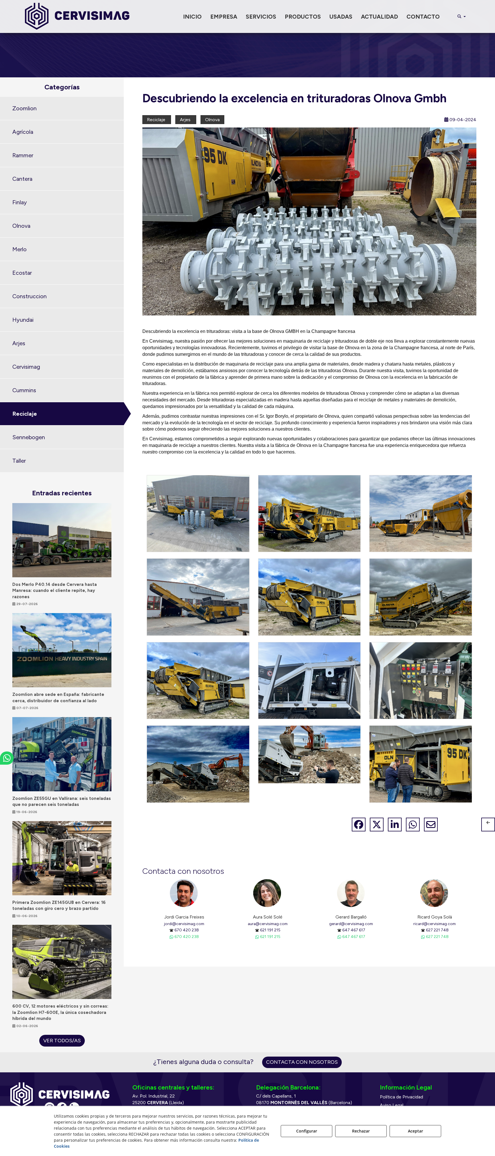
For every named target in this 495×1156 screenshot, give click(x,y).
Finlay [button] (19, 202)
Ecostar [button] (22, 272)
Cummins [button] (24, 390)
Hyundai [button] (23, 319)
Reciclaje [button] (24, 413)
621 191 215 (270, 930)
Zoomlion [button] (24, 108)
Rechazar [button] (361, 1131)
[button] (77, 16)
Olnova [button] (21, 225)
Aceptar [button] (415, 1131)
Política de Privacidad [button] (401, 1097)
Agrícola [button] (22, 131)
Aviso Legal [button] (391, 1105)
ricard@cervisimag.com (434, 923)
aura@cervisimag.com (268, 923)
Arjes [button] (18, 343)
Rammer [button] (22, 155)
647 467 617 (353, 930)
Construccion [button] (29, 296)
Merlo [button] (19, 249)
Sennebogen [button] (28, 437)
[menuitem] (192, 16)
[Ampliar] (198, 513)
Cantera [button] (22, 178)
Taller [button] (19, 460)
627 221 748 (437, 930)
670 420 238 (186, 930)
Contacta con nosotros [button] (302, 1062)
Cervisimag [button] (26, 366)
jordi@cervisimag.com (184, 923)
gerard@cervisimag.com (351, 923)
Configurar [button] (306, 1131)
